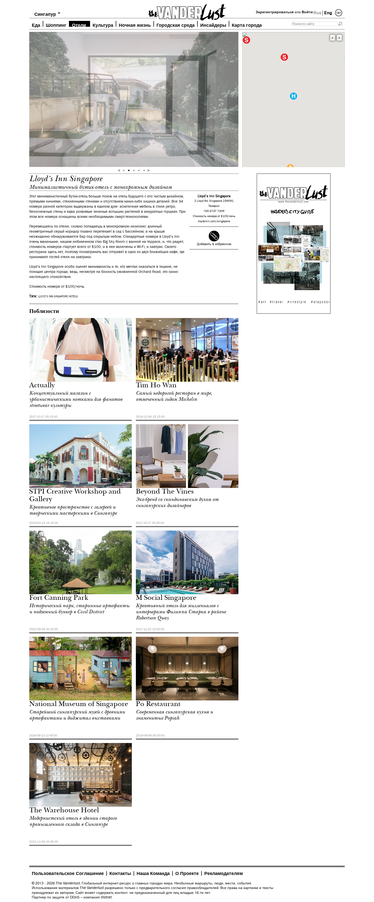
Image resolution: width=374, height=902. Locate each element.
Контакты (120, 873)
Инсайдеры (213, 24)
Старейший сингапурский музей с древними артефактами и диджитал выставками (77, 715)
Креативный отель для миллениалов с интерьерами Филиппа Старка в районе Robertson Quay (181, 612)
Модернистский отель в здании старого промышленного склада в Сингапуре (73, 821)
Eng (328, 12)
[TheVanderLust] (187, 10)
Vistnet (106, 897)
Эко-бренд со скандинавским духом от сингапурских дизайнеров (177, 502)
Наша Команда (153, 873)
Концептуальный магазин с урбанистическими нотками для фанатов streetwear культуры (75, 399)
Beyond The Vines (165, 492)
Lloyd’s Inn (45, 296)
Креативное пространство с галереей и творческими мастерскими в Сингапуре (73, 510)
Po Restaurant (158, 704)
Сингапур (45, 14)
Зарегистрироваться (275, 12)
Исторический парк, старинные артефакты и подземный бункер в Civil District (79, 609)
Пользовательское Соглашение (68, 873)
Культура (103, 24)
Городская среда (175, 24)
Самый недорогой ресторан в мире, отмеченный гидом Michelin (174, 396)
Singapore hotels (66, 296)
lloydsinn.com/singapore (214, 221)
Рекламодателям (223, 873)
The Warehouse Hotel (64, 810)
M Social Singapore (166, 598)
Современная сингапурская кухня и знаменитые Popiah (174, 715)
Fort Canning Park (58, 598)
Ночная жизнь (135, 24)
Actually (42, 385)
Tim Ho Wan (156, 385)
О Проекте (187, 873)
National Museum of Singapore (78, 704)
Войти (307, 12)
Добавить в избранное (214, 244)
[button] (293, 96)
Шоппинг (56, 24)
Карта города (247, 24)
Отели (79, 24)
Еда (36, 24)
